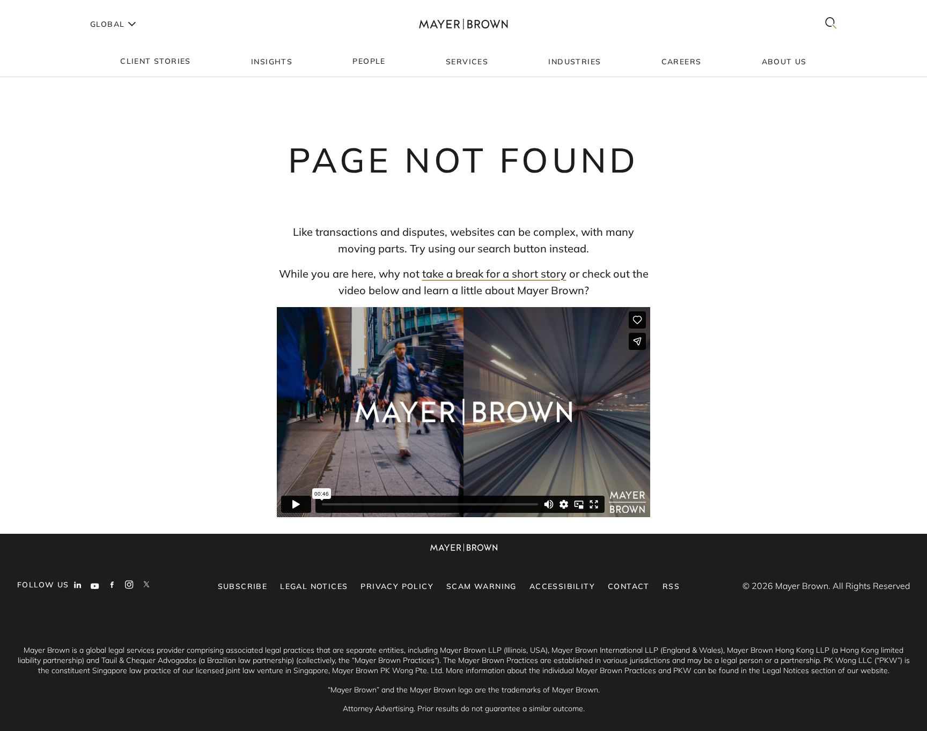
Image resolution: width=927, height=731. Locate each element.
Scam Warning (481, 586)
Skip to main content (52, 8)
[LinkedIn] (77, 585)
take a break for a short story (494, 273)
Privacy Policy (396, 586)
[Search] (831, 24)
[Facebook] (112, 585)
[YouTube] (95, 585)
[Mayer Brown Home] (463, 24)
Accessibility (562, 586)
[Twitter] (146, 585)
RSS (671, 586)
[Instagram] (129, 585)
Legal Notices (314, 586)
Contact (629, 586)
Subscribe (243, 586)
